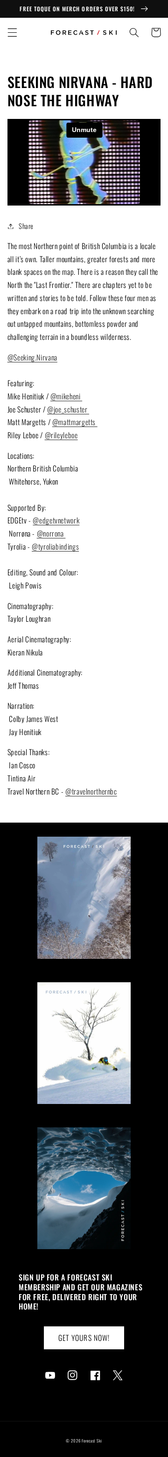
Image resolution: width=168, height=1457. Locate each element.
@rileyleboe (61, 435)
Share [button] (26, 226)
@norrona (51, 533)
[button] (12, 32)
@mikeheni (66, 396)
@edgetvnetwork (56, 520)
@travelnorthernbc (91, 791)
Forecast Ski (92, 1441)
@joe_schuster (68, 409)
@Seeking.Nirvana (32, 357)
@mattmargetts (75, 421)
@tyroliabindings (55, 546)
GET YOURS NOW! (84, 1337)
